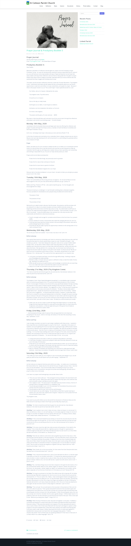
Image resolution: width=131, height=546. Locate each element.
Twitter (36, 520)
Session (62, 6)
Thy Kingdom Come (35, 61)
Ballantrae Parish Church (86, 43)
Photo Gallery (86, 6)
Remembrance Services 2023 (87, 35)
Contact (95, 6)
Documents (70, 6)
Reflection (48, 6)
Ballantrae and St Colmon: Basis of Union (91, 27)
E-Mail (49, 520)
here (43, 59)
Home (41, 6)
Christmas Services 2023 (86, 33)
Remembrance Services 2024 (87, 24)
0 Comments (32, 530)
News (55, 6)
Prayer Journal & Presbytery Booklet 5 (45, 50)
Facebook (29, 520)
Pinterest (43, 520)
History (78, 6)
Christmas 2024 (84, 21)
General (42, 53)
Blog (102, 6)
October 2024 (83, 30)
